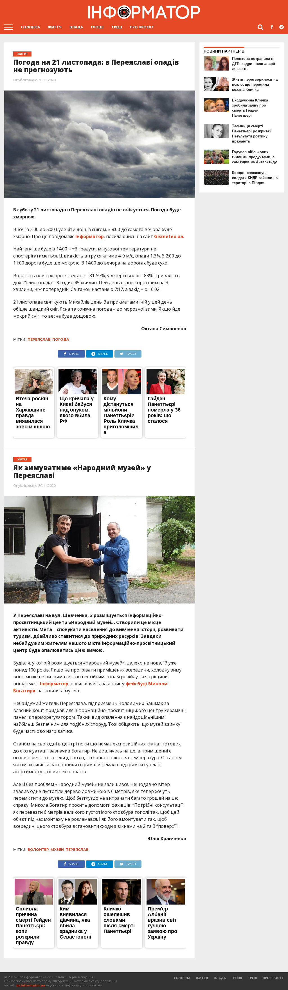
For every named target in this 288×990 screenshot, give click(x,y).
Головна (30, 27)
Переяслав (39, 339)
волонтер (38, 849)
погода (60, 339)
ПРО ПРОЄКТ (142, 27)
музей (57, 849)
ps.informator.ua (30, 985)
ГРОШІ (97, 27)
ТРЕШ (116, 27)
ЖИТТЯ (55, 27)
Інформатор (89, 236)
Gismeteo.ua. (169, 236)
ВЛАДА (76, 27)
